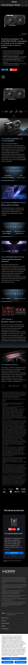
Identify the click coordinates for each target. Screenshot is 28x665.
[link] (14, 1)
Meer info (14, 556)
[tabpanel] (14, 263)
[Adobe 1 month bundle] (13, 70)
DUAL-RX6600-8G (11, 614)
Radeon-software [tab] (20, 298)
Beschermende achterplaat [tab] (20, 232)
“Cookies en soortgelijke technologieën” (9, 655)
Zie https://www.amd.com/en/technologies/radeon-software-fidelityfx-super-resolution (13, 407)
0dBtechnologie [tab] (21, 177)
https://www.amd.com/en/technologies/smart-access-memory (13, 400)
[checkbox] (23, 34)
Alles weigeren (7, 662)
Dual (23, 613)
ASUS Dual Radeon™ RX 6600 (10, 5)
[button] (2, 1)
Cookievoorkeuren (14, 658)
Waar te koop (14, 553)
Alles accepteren (20, 662)
